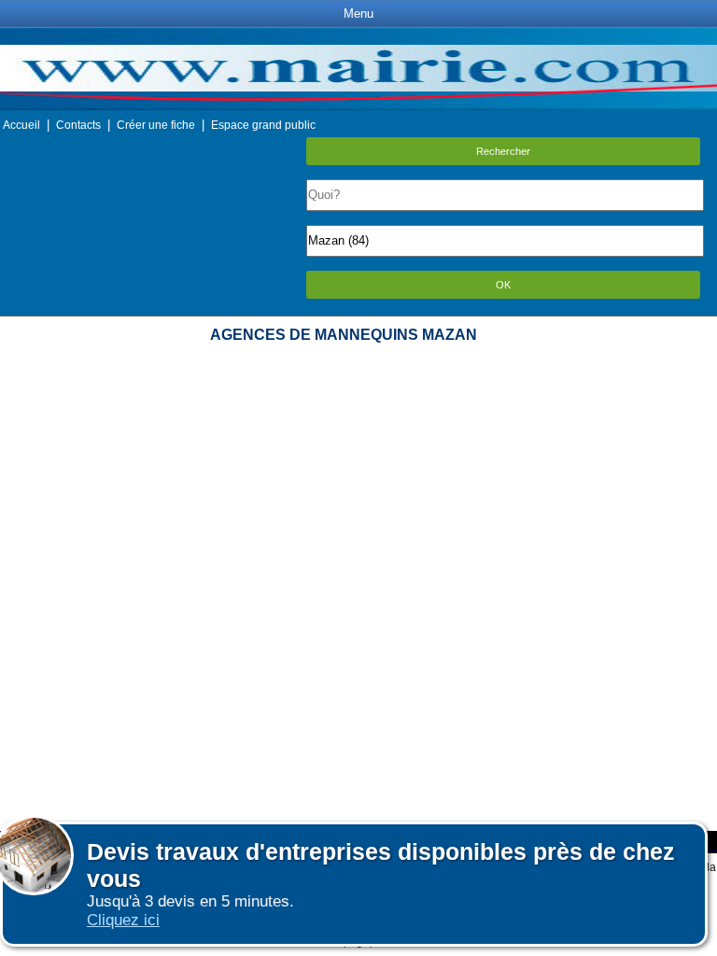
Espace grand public (263, 125)
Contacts (78, 125)
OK (503, 284)
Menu (358, 14)
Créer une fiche (156, 125)
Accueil (21, 125)
